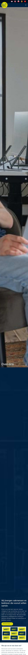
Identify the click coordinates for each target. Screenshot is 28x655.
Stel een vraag (6, 623)
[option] (15, 1)
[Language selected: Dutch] (19, 1)
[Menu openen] (26, 5)
